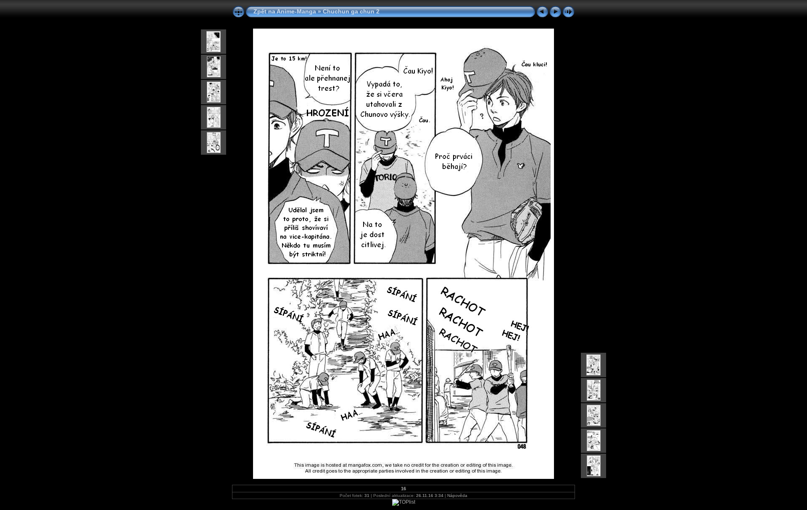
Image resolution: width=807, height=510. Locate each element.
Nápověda (457, 495)
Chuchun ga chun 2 (351, 11)
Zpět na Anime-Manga (284, 11)
